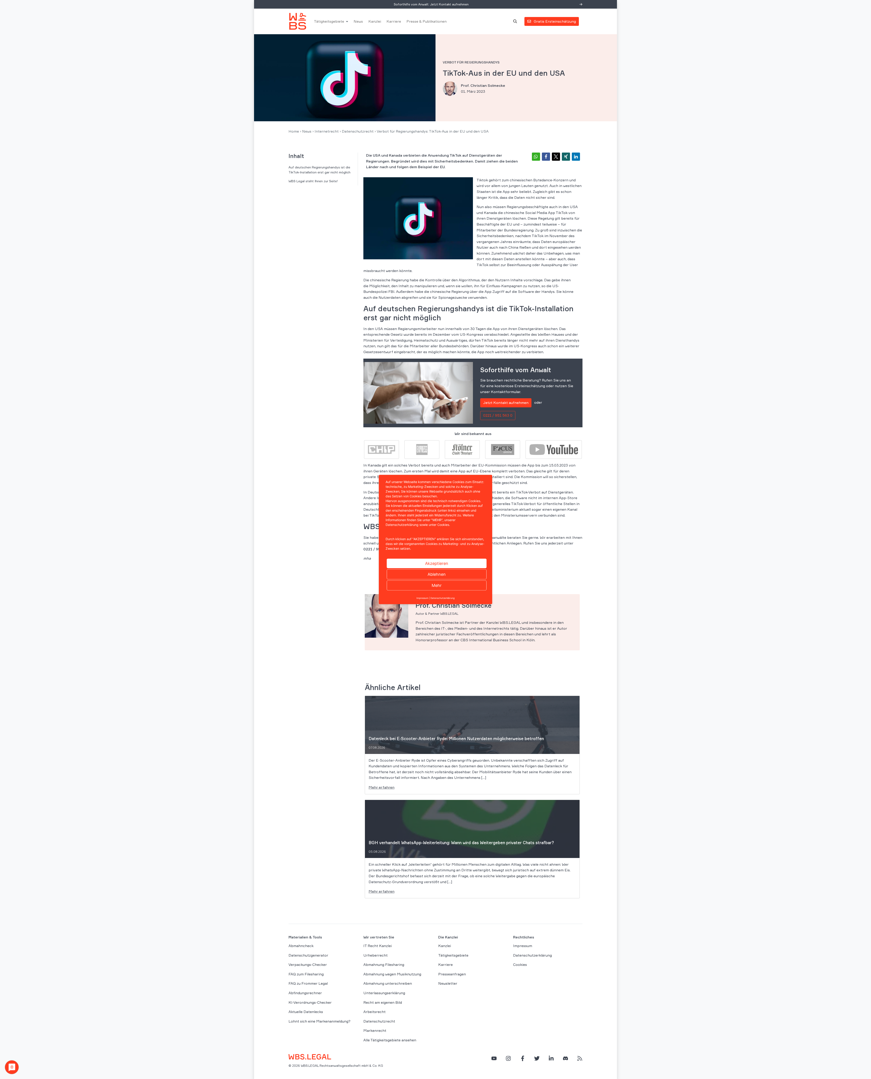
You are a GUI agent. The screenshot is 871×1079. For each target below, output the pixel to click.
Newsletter (447, 983)
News (358, 21)
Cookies (520, 964)
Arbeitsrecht (374, 1011)
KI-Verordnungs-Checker (310, 1002)
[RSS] (579, 1058)
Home (294, 131)
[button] (536, 157)
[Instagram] (508, 1058)
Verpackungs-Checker (308, 964)
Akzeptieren (436, 563)
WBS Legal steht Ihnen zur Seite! (313, 181)
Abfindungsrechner (305, 993)
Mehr (437, 585)
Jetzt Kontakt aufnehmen (505, 402)
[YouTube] (494, 1058)
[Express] (422, 449)
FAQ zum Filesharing (306, 974)
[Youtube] (553, 449)
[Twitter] (537, 1058)
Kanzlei (374, 21)
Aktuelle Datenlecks (306, 1011)
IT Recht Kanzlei (377, 945)
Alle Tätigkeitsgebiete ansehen (389, 1040)
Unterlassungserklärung (384, 993)
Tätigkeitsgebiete (329, 21)
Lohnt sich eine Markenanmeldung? (319, 1021)
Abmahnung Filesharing (383, 964)
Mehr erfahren (381, 787)
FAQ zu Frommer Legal (308, 983)
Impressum (522, 945)
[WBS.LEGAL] (298, 21)
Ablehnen (437, 574)
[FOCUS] (502, 449)
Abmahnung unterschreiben (387, 983)
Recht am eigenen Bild (382, 1002)
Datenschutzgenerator (308, 955)
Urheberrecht (375, 955)
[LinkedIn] (551, 1058)
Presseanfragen (452, 974)
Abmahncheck (301, 945)
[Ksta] (462, 449)
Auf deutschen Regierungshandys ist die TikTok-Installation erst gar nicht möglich (319, 169)
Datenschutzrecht (358, 131)
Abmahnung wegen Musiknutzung (392, 974)
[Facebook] (522, 1058)
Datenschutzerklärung (532, 955)
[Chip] (381, 449)
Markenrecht (374, 1030)
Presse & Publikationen (426, 21)
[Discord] (565, 1058)
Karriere (394, 21)
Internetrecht (327, 131)
